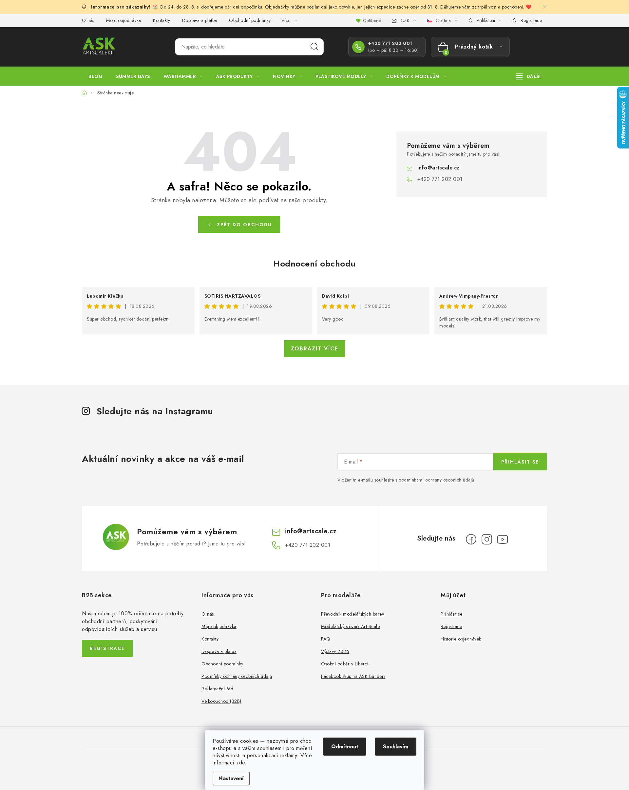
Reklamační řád (217, 688)
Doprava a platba (199, 20)
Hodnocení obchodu (314, 263)
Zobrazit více (314, 348)
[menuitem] (95, 76)
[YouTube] (502, 539)
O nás (88, 20)
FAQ (326, 639)
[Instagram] (487, 539)
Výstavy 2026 (335, 651)
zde (240, 762)
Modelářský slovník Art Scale (350, 626)
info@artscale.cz (438, 167)
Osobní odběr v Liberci (344, 664)
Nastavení (231, 778)
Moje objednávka (123, 20)
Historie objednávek (461, 639)
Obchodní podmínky (250, 20)
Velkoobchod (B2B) (221, 701)
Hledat (314, 46)
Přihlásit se (520, 462)
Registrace (531, 20)
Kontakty (161, 20)
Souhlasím (395, 746)
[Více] (528, 76)
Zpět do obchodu (244, 224)
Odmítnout (344, 746)
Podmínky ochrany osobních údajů (236, 676)
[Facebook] (471, 539)
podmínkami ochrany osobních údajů (436, 480)
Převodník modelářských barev (352, 614)
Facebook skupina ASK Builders (353, 676)
